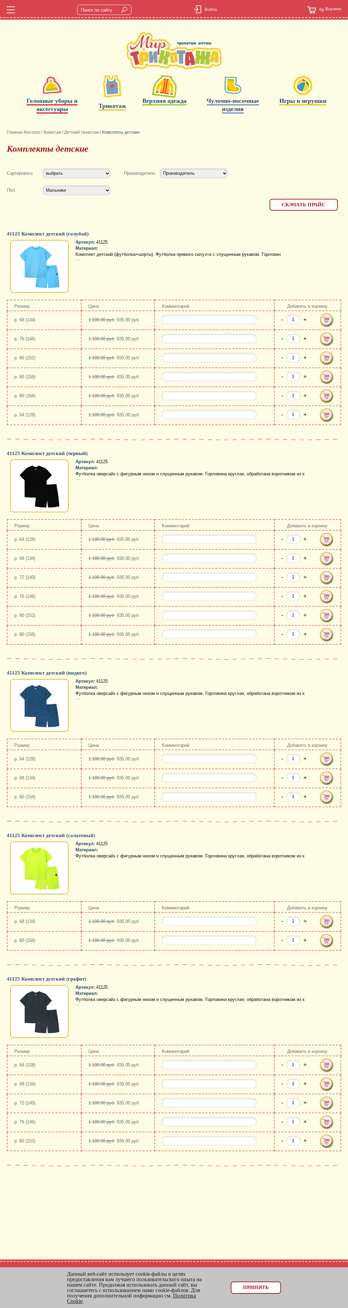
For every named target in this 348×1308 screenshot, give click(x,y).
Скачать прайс (304, 204)
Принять (256, 1287)
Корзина (330, 9)
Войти (211, 9)
